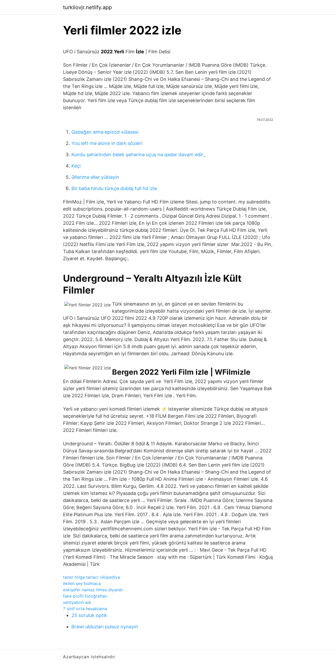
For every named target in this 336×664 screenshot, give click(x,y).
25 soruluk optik (89, 615)
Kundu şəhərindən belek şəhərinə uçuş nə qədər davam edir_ (138, 154)
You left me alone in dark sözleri (106, 143)
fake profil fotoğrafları (85, 596)
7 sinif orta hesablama (85, 608)
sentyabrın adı (77, 602)
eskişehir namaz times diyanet (93, 589)
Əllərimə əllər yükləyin (95, 177)
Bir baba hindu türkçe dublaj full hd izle (114, 188)
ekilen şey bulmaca (82, 583)
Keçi (76, 166)
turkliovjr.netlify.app (87, 7)
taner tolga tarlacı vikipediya (91, 577)
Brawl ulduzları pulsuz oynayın (104, 626)
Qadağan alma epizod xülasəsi (104, 132)
